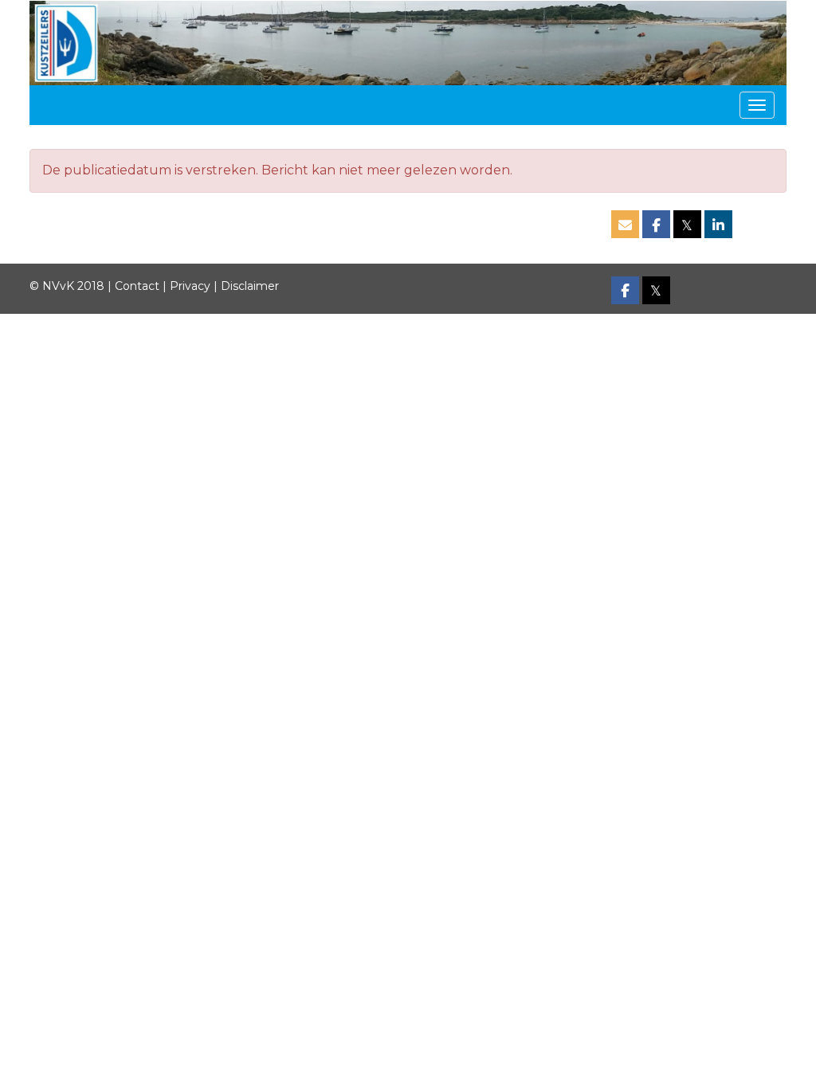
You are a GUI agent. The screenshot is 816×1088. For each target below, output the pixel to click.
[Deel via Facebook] (656, 225)
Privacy (190, 286)
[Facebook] (625, 291)
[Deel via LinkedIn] (718, 225)
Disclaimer (250, 286)
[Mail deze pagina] (625, 225)
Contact (137, 286)
